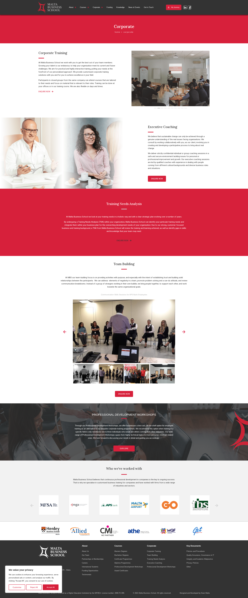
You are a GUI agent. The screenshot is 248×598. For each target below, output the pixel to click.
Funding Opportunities (90, 571)
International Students (90, 567)
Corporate (96, 7)
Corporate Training (154, 551)
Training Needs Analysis (156, 559)
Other (189, 567)
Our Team (85, 555)
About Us (85, 551)
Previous (64, 331)
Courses (83, 7)
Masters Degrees (120, 551)
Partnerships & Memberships (93, 559)
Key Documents (194, 546)
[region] (33, 579)
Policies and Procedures (196, 551)
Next (183, 331)
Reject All (34, 587)
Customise (17, 587)
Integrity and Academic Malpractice (200, 559)
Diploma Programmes (122, 563)
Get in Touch (148, 7)
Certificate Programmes (123, 559)
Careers (85, 563)
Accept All (51, 587)
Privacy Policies (193, 563)
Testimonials (86, 574)
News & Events (134, 7)
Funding (110, 7)
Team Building (152, 555)
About (71, 7)
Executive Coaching (154, 563)
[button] (155, 108)
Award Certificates (121, 571)
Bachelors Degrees (121, 555)
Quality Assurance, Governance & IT (200, 555)
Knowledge (120, 7)
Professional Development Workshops (128, 567)
